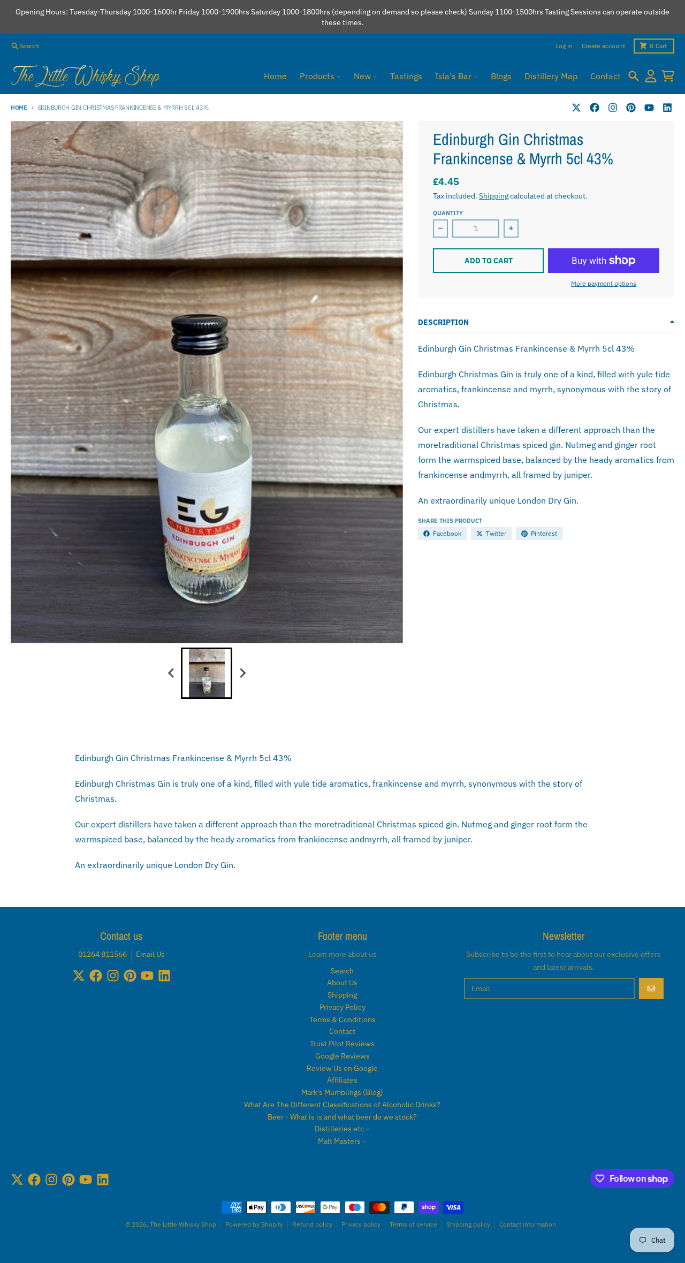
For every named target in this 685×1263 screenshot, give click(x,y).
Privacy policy (360, 1224)
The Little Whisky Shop (183, 1224)
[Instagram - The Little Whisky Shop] (613, 108)
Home (19, 107)
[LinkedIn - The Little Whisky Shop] (667, 108)
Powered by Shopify (254, 1224)
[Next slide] (241, 673)
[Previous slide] (171, 673)
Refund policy (312, 1224)
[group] (206, 673)
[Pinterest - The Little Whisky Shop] (631, 108)
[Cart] (667, 76)
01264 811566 (102, 954)
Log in (564, 46)
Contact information (527, 1224)
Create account (603, 46)
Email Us (150, 954)
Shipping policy (468, 1224)
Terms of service (413, 1224)
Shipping (493, 196)
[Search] (633, 76)
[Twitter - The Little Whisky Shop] (576, 108)
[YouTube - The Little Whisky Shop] (649, 108)
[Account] (650, 76)
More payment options (603, 283)
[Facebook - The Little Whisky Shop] (595, 108)
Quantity (448, 213)
